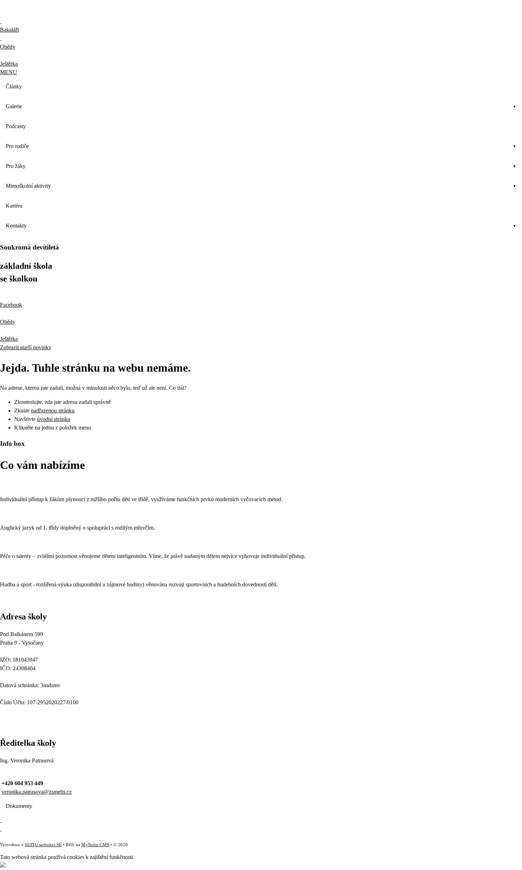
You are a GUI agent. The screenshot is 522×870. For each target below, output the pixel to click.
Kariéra (14, 206)
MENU (8, 72)
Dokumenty (19, 806)
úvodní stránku (53, 419)
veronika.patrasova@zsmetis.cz (36, 792)
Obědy (7, 322)
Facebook (11, 305)
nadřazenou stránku (53, 410)
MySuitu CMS (95, 844)
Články (14, 86)
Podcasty (16, 126)
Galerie (14, 106)
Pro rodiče (17, 146)
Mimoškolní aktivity (28, 186)
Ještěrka (9, 339)
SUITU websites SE (43, 844)
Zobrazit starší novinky (25, 347)
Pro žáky (16, 166)
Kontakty (16, 226)
